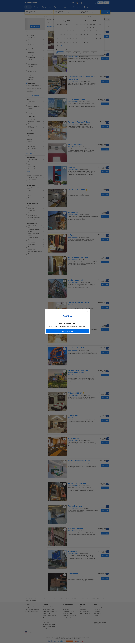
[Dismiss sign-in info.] (88, 311)
